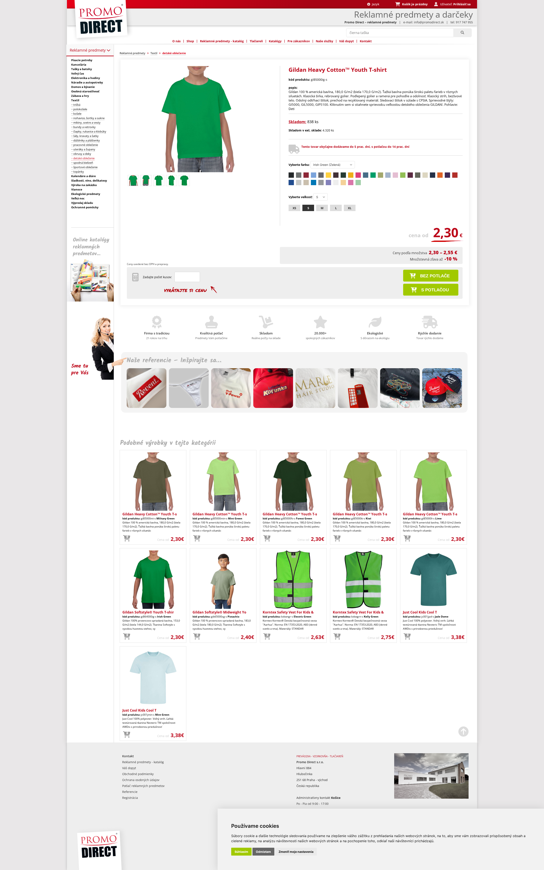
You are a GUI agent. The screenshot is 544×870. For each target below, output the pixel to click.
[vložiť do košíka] (126, 538)
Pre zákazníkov (299, 41)
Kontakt (366, 41)
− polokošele (79, 109)
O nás (176, 41)
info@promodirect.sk (429, 22)
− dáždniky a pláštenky (85, 140)
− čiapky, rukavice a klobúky (88, 131)
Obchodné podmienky (138, 774)
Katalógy (275, 41)
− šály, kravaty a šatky (85, 136)
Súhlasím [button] (241, 851)
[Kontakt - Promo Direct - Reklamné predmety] (431, 797)
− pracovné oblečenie (84, 145)
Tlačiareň (256, 41)
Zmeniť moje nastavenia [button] (296, 851)
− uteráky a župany (83, 149)
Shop (190, 41)
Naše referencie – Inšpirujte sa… (174, 360)
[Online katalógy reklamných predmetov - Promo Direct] (93, 300)
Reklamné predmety (88, 50)
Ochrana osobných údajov (140, 780)
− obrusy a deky (81, 154)
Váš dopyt (346, 41)
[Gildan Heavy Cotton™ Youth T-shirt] (198, 171)
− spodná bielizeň (82, 163)
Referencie (129, 792)
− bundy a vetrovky (83, 127)
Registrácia (130, 798)
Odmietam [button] (263, 851)
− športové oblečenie (84, 167)
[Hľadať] (462, 32)
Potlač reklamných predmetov (143, 786)
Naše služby (324, 41)
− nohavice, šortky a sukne (88, 118)
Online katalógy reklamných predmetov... (91, 247)
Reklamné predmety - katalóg (222, 41)
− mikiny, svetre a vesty (86, 122)
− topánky (77, 171)
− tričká (75, 105)
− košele (76, 114)
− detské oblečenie (83, 158)
